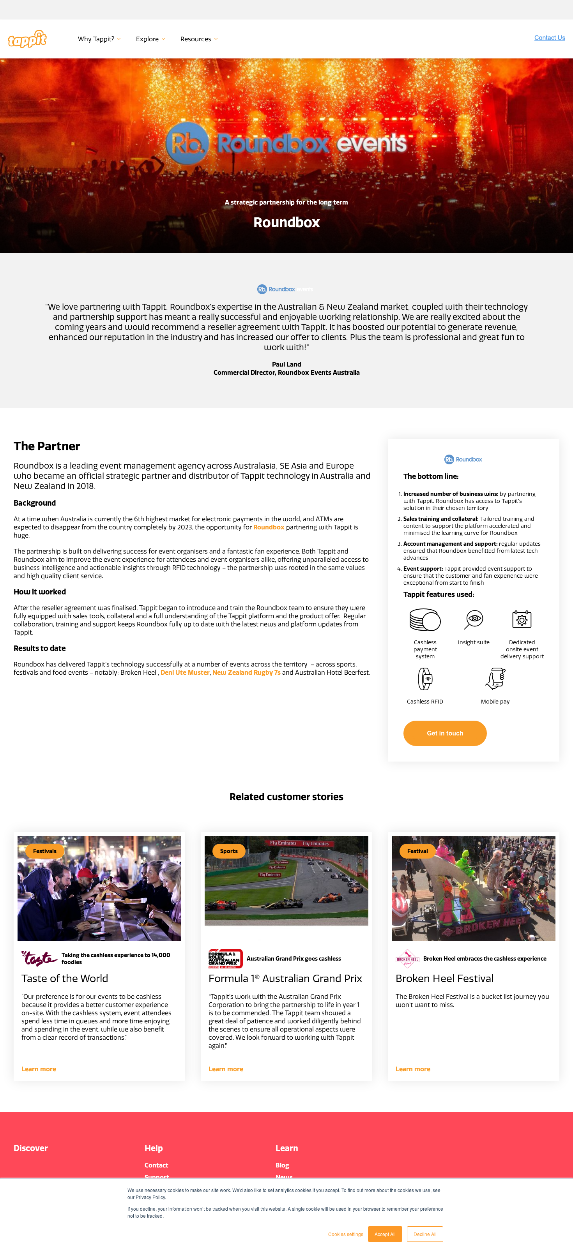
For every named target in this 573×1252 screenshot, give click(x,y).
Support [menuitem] (157, 1177)
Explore (147, 39)
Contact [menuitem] (156, 1165)
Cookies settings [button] (345, 1234)
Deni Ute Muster (185, 672)
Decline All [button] (425, 1234)
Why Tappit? (96, 39)
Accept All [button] (385, 1234)
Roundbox (269, 527)
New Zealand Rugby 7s (246, 672)
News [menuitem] (284, 1177)
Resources (195, 39)
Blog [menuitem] (282, 1165)
